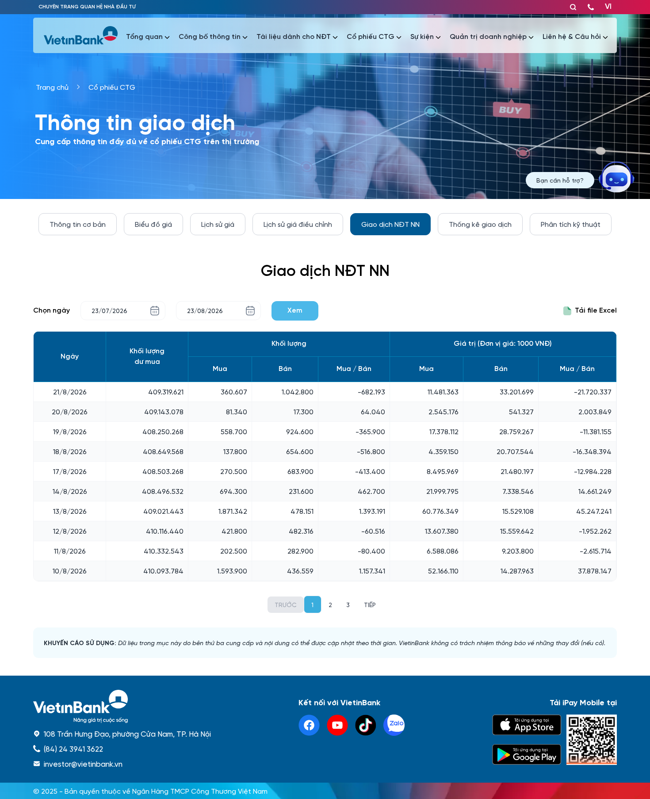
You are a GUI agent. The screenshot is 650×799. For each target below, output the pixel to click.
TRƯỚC (286, 604)
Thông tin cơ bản (78, 224)
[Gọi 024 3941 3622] (590, 7)
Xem (294, 310)
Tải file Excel (596, 310)
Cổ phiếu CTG (111, 87)
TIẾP (370, 604)
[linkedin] (394, 725)
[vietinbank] (81, 35)
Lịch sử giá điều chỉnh (298, 224)
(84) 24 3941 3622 (73, 748)
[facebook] (309, 725)
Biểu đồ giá (153, 224)
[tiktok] (365, 725)
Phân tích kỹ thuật (570, 224)
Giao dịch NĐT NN (390, 224)
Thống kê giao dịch (480, 224)
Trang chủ (52, 87)
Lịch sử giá (217, 224)
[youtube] (337, 725)
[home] (122, 706)
